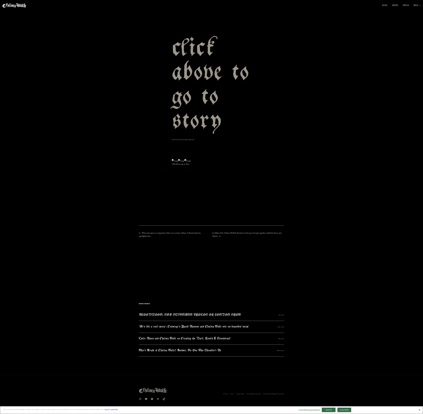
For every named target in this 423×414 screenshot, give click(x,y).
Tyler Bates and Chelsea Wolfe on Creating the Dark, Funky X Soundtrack (184, 338)
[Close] (419, 409)
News (193, 139)
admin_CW (180, 139)
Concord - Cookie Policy (111, 409)
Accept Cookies (344, 410)
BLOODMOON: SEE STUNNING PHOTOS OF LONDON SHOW (190, 315)
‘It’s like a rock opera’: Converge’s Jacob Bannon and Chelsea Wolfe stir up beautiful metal (194, 326)
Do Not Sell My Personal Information (309, 410)
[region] (211, 410)
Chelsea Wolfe (187, 139)
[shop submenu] (420, 5)
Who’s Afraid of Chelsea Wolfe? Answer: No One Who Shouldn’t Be (180, 350)
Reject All (328, 410)
